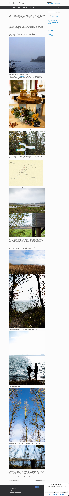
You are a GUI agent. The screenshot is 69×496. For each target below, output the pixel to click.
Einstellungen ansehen (63, 492)
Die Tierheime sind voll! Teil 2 (52, 24)
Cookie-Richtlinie (50, 494)
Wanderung (30, 476)
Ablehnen (55, 492)
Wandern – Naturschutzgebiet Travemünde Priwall (52, 18)
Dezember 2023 (50, 29)
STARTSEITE (13, 7)
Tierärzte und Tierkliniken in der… (40, 480)
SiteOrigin (42, 494)
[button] (67, 484)
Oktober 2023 (50, 31)
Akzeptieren (48, 492)
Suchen (49, 10)
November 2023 (50, 30)
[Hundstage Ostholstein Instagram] (38, 487)
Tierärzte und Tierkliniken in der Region (54, 16)
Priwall (25, 476)
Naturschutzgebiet (22, 476)
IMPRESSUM (62, 494)
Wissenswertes (50, 41)
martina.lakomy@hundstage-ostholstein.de (15, 492)
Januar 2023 (50, 34)
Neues (13, 476)
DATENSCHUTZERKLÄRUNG (57, 494)
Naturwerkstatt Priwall (23, 76)
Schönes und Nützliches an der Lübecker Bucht (52, 21)
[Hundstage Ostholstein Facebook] (36, 487)
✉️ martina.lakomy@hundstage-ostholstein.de (53, 3)
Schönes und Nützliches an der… (14, 480)
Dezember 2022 (50, 35)
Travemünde (27, 476)
